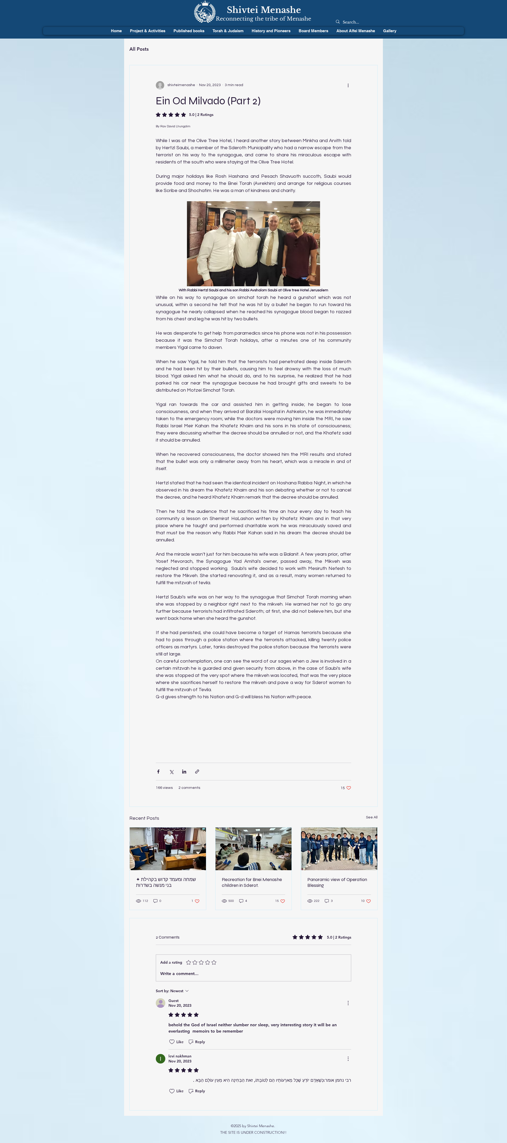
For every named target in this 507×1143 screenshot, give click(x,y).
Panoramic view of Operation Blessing (337, 882)
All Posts (139, 49)
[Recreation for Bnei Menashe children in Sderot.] (253, 848)
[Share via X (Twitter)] (171, 771)
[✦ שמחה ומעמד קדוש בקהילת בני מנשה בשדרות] (168, 848)
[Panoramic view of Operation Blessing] (339, 848)
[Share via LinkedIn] (184, 771)
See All (372, 817)
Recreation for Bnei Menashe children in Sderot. (252, 882)
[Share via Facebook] (158, 771)
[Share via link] (197, 771)
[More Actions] (348, 1003)
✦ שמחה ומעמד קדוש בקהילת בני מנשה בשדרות (166, 882)
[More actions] (348, 85)
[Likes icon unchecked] (171, 1042)
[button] (227, 31)
